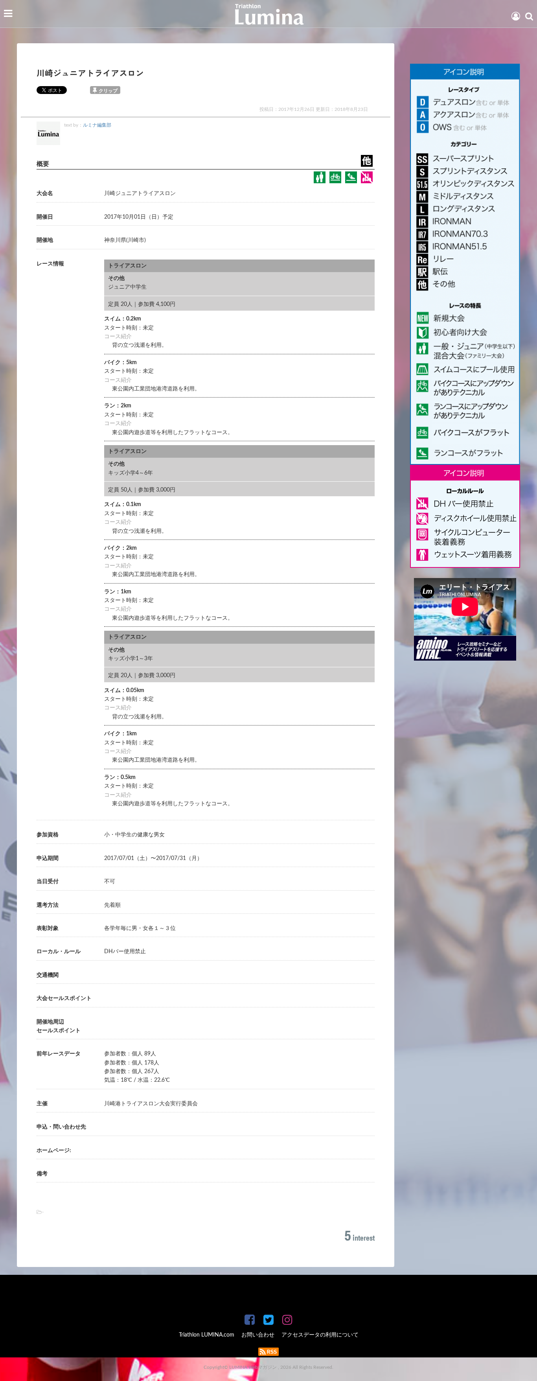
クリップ (108, 90)
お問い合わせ (257, 1335)
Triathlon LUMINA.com (206, 1335)
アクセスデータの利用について (320, 1335)
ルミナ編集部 (97, 125)
